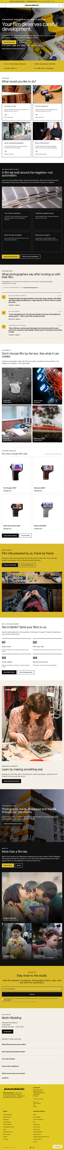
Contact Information (38, 1119)
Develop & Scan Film (9, 42)
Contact (5, 1136)
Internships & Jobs (8, 1131)
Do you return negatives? (10, 1066)
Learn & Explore (7, 1122)
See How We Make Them (27, 565)
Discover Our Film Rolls (10, 565)
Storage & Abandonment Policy (41, 1136)
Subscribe (32, 994)
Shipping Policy (37, 1134)
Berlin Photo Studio (11, 1147)
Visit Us (19, 865)
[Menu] (2, 5)
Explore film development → (31, 287)
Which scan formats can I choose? (13, 1073)
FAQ (34, 1122)
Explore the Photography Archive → (13, 823)
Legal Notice (36, 1124)
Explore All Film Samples (10, 535)
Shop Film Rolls (23, 42)
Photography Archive (8, 1127)
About (4, 1129)
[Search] (5, 5)
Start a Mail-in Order (9, 672)
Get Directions (7, 1031)
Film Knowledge (7, 1124)
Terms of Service (37, 1139)
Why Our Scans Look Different (30, 256)
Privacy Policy (7, 1000)
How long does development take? (13, 1051)
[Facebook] (31, 1147)
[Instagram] (33, 1147)
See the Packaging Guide (25, 672)
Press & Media (6, 1134)
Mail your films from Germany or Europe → (13, 48)
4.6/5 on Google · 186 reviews (15, 64)
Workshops (6, 1119)
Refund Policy (36, 1129)
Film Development (7, 1114)
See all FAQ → (5, 1077)
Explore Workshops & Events (11, 781)
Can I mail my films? (8, 1059)
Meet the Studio (8, 865)
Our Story (5, 1139)
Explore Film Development (11, 256)
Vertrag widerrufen (38, 1131)
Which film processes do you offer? (14, 1044)
